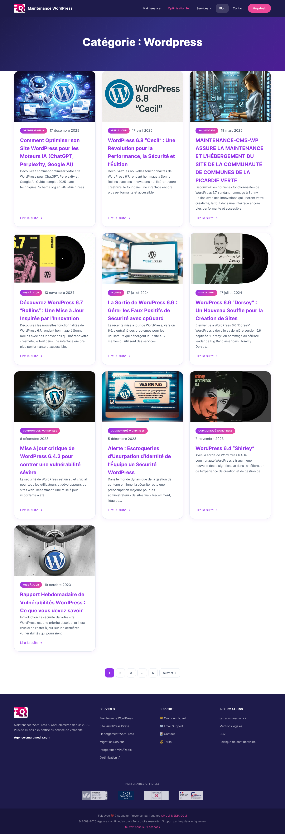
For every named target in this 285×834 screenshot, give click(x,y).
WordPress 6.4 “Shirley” (224, 448)
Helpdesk (259, 8)
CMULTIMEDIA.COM (174, 815)
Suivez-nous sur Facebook (142, 827)
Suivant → (170, 673)
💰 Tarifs (166, 742)
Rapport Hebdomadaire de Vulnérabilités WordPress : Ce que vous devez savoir (52, 602)
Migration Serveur (112, 742)
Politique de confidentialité (237, 742)
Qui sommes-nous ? (232, 718)
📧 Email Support (171, 726)
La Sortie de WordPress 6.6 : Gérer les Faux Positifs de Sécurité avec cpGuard (142, 310)
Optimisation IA (178, 8)
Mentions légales (230, 726)
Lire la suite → (31, 218)
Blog (222, 8)
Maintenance (151, 8)
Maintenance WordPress (116, 718)
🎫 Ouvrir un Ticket (173, 718)
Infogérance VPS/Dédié (116, 749)
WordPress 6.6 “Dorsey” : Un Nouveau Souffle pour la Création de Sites (229, 310)
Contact (238, 8)
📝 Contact (167, 734)
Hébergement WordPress (117, 734)
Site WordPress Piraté (114, 726)
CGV (222, 734)
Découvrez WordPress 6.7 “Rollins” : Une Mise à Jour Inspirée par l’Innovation (52, 310)
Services (202, 8)
